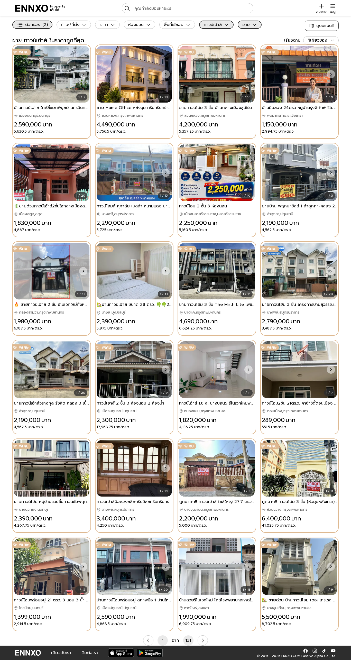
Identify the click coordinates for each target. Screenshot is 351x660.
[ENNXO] (31, 8)
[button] (83, 74)
